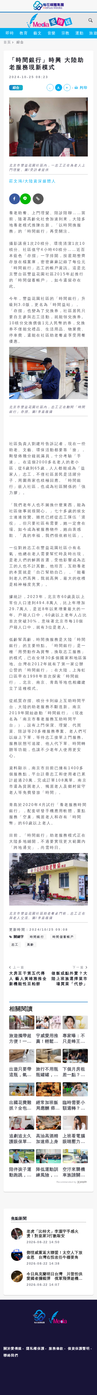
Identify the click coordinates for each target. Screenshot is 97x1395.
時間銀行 (37, 936)
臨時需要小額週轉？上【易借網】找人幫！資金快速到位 (74, 1105)
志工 (15, 944)
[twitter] (25, 198)
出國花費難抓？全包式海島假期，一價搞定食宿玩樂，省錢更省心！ (20, 1105)
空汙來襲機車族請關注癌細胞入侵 (74, 1172)
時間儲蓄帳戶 (63, 936)
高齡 (30, 944)
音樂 (52, 33)
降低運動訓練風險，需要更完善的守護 (47, 1172)
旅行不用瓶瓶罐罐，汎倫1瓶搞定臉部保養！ (48, 1072)
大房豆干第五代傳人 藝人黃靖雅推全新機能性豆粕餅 (28, 978)
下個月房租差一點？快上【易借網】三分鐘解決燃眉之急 (74, 1072)
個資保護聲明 (79, 1348)
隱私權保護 (35, 1348)
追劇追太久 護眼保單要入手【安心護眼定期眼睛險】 (20, 1139)
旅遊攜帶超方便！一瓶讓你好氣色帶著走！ (20, 1038)
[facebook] (14, 198)
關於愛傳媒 (13, 1348)
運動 (79, 33)
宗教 (65, 33)
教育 (24, 33)
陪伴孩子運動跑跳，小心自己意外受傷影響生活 (20, 1172)
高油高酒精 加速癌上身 (47, 1139)
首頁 (7, 42)
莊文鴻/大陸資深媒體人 (32, 181)
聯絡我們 (11, 1355)
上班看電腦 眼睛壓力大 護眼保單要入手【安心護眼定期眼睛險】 (74, 1139)
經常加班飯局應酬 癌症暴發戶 (48, 1105)
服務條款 (56, 1348)
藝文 (37, 33)
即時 (10, 33)
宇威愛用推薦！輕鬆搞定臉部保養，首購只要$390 (47, 1038)
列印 (84, 87)
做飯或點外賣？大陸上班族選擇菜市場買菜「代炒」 (70, 978)
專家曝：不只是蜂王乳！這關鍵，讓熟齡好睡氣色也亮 (74, 1038)
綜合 (16, 87)
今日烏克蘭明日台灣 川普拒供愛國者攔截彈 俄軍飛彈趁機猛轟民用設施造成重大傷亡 (55, 1278)
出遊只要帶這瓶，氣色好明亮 (20, 1072)
